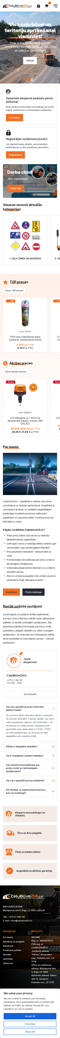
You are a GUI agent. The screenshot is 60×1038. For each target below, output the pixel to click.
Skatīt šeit (15, 188)
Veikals (30, 60)
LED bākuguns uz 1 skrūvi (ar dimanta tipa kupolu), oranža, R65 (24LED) (25, 420)
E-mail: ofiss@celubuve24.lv (17, 920)
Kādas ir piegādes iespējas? (22, 746)
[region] (30, 1013)
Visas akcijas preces (15, 371)
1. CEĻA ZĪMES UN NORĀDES (25, 258)
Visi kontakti (30, 694)
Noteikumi (8, 946)
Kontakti (7, 954)
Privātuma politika (12, 950)
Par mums (8, 937)
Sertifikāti (8, 959)
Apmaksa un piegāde (13, 941)
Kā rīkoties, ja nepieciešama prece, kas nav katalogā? (26, 791)
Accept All (30, 1016)
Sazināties (14, 117)
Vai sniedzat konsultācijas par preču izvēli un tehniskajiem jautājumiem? (23, 768)
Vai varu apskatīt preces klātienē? (25, 780)
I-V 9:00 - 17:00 (14, 683)
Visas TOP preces (14, 290)
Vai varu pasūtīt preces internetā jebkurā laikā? (25, 708)
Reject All (30, 1031)
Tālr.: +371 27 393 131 (14, 917)
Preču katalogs (33, 592)
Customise (30, 1024)
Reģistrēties (15, 154)
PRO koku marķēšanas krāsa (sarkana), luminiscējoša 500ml (25, 338)
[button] (28, 79)
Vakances (8, 963)
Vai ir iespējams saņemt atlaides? (25, 755)
